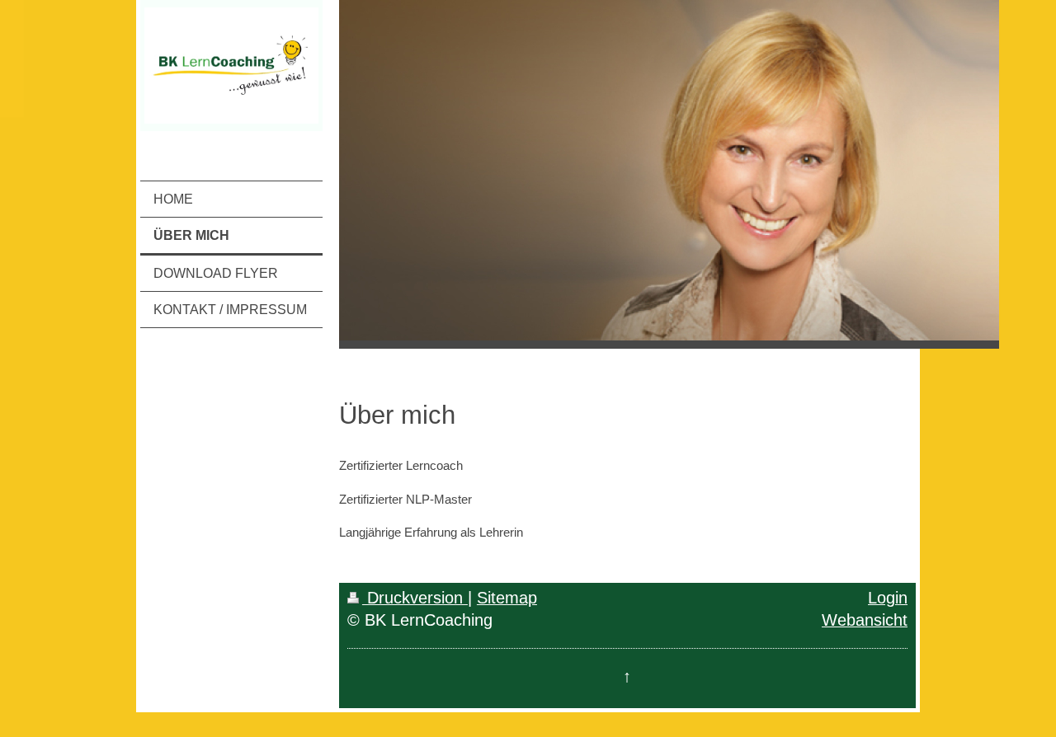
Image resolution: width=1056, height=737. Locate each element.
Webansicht (865, 620)
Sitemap (507, 598)
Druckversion (415, 598)
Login (888, 598)
